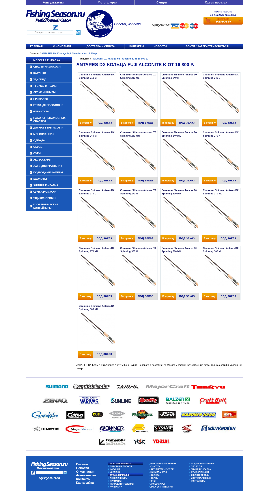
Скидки (161, 2)
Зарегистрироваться (213, 46)
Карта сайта (85, 482)
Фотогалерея (107, 2)
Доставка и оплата (101, 46)
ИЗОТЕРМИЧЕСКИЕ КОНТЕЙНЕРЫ (45, 206)
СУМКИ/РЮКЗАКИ (44, 191)
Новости (160, 46)
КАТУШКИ (39, 73)
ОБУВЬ (37, 146)
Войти (190, 46)
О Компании (85, 471)
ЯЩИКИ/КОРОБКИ (44, 198)
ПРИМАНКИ (40, 98)
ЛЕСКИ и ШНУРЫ (44, 92)
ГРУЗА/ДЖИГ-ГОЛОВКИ (48, 105)
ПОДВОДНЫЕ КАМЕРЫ (48, 172)
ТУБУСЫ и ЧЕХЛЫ (45, 85)
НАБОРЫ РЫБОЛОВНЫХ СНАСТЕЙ (49, 119)
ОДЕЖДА (39, 140)
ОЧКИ (37, 153)
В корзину (85, 122)
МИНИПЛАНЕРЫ (43, 134)
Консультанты (53, 2)
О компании (62, 46)
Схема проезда (216, 2)
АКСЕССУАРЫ (42, 159)
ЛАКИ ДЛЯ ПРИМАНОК (47, 166)
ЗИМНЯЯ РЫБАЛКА (45, 185)
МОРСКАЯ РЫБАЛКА (46, 60)
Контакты (136, 46)
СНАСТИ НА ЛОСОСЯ (47, 66)
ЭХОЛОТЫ (40, 178)
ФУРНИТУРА (41, 111)
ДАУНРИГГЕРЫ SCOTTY (48, 127)
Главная (36, 46)
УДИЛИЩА (39, 79)
